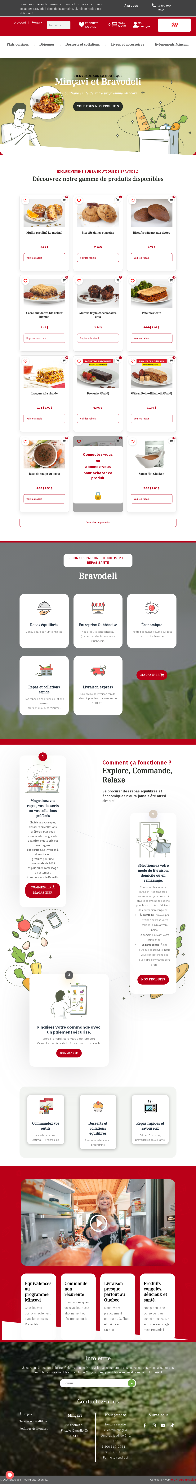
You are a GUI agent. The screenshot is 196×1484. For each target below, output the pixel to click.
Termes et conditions (33, 1421)
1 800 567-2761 (113, 1446)
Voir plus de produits (98, 522)
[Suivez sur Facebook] (145, 1425)
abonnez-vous (98, 466)
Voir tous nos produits (98, 106)
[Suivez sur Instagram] (154, 1425)
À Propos (26, 1414)
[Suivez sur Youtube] (163, 1425)
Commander (69, 1053)
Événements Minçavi (172, 45)
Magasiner (150, 674)
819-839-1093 (115, 1452)
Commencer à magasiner (43, 890)
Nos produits (153, 979)
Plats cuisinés (18, 45)
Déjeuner (47, 45)
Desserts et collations (82, 45)
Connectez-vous (98, 454)
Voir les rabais (34, 257)
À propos (131, 5)
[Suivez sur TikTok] (172, 1425)
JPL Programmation (183, 1479)
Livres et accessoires (127, 45)
